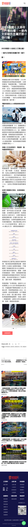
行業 (21, 347)
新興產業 (7, 347)
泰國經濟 (17, 347)
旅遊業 (12, 347)
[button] (4, 316)
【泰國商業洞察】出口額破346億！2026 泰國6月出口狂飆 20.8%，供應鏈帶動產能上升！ (13, 439)
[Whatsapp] (24, 523)
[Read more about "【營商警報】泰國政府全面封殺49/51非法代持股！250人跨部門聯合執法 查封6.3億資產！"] (14, 452)
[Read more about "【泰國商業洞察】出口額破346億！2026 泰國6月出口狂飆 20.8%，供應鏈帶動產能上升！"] (14, 429)
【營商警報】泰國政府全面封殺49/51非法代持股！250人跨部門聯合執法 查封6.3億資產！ (13, 462)
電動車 (24, 347)
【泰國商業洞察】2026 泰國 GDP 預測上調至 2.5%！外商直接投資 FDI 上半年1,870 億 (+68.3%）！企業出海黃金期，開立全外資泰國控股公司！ (13, 390)
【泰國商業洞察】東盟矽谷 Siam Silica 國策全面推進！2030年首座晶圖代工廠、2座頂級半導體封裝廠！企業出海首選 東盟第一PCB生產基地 (13, 416)
